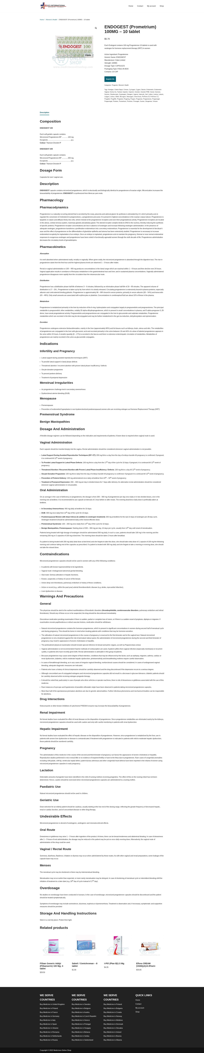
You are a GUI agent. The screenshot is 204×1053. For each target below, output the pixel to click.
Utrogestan (148, 101)
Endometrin (150, 89)
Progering (127, 99)
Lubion (151, 94)
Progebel (107, 99)
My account (151, 6)
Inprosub (141, 94)
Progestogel (156, 99)
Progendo (120, 99)
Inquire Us (110, 79)
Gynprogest (122, 94)
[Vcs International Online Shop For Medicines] (54, 6)
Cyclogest (132, 89)
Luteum (161, 94)
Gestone (157, 92)
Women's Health (51, 19)
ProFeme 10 (146, 96)
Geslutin (137, 92)
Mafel (117, 96)
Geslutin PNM (145, 92)
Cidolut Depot (118, 89)
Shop (162, 6)
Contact (140, 6)
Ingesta (135, 94)
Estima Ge (113, 92)
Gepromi (131, 92)
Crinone (126, 89)
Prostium (129, 101)
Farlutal (119, 92)
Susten (142, 101)
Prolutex (115, 101)
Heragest (130, 94)
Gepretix (125, 92)
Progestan (139, 99)
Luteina (155, 94)
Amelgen (111, 89)
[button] (96, 28)
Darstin (143, 89)
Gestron (106, 94)
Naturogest (130, 96)
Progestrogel (108, 101)
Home (131, 6)
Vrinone (155, 101)
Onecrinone (137, 96)
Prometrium (122, 101)
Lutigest (106, 96)
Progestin (115, 85)
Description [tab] (44, 112)
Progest (132, 99)
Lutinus (112, 96)
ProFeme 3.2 (154, 96)
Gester (152, 92)
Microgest (123, 96)
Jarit (146, 94)
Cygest (138, 89)
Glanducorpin (114, 94)
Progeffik (113, 99)
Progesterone (147, 99)
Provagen (136, 101)
